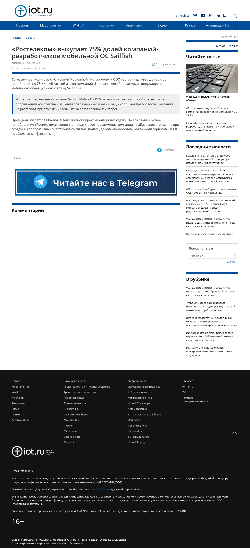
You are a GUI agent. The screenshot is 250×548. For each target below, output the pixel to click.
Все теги (231, 262)
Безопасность (72, 436)
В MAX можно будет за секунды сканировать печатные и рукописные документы (209, 351)
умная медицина (138, 436)
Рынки (190, 25)
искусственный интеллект (144, 386)
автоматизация (137, 409)
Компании (106, 25)
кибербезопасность (140, 392)
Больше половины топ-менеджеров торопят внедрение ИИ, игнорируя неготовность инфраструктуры (208, 159)
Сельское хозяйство (76, 414)
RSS (184, 392)
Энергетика (71, 409)
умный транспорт (139, 403)
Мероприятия (50, 25)
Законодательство (75, 381)
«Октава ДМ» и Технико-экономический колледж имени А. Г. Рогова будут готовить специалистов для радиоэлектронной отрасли (210, 206)
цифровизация (137, 381)
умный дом (135, 431)
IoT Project (182, 15)
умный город (136, 442)
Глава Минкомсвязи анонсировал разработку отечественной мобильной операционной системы (210, 126)
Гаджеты (69, 442)
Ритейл (68, 425)
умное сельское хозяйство (144, 414)
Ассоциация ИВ (217, 25)
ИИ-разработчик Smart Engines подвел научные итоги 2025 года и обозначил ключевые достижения (209, 336)
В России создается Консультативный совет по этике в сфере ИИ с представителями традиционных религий (211, 321)
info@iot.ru (103, 489)
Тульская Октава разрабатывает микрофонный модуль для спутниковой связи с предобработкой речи (210, 306)
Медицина (70, 431)
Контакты (187, 386)
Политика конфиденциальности (194, 399)
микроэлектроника (140, 397)
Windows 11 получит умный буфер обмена (208, 98)
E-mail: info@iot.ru (22, 471)
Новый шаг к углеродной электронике (209, 234)
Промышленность (75, 403)
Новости (22, 25)
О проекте (188, 381)
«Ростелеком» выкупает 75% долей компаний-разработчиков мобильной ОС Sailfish (211, 111)
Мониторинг (71, 420)
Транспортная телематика (80, 392)
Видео (162, 25)
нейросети (134, 420)
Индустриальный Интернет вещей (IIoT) (88, 386)
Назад (17, 158)
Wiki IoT (78, 25)
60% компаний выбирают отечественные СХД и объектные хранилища (211, 191)
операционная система (26, 63)
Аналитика (134, 25)
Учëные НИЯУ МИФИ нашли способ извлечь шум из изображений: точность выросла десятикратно (211, 222)
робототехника (137, 425)
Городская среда (74, 397)
